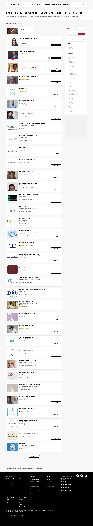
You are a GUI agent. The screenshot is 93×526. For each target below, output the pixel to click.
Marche (20, 502)
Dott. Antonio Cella (26, 242)
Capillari (69, 65)
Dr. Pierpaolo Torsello (9, 480)
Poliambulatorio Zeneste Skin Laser (32, 349)
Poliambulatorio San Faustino (30, 420)
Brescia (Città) (71, 48)
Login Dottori (21, 499)
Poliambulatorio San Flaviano (30, 432)
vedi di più (35, 125)
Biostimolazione (71, 61)
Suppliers (20, 504)
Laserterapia (70, 91)
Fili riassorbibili (71, 79)
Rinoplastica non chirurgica (51, 477)
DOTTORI (41, 4)
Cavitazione (70, 67)
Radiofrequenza (71, 102)
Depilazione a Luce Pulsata (73, 71)
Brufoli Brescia (32, 488)
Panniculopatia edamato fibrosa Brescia (37, 490)
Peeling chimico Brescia (34, 484)
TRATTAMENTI (34, 4)
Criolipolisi (70, 70)
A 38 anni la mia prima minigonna (66, 476)
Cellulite (69, 69)
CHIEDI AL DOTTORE (56, 4)
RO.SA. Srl (23, 206)
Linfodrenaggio (71, 93)
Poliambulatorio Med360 (28, 135)
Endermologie (48, 483)
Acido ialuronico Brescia (34, 481)
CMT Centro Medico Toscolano (30, 278)
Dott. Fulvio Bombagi (26, 100)
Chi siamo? (8, 499)
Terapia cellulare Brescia (34, 486)
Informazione (10, 23)
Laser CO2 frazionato (72, 90)
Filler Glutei (70, 82)
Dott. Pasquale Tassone (10, 483)
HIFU (69, 85)
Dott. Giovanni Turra (26, 408)
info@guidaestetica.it (20, 515)
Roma (20, 476)
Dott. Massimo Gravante (10, 478)
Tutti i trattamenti (71, 57)
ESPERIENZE (47, 4)
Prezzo (22, 23)
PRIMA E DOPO (65, 4)
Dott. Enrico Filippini (26, 301)
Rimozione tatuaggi (71, 103)
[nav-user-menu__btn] (84, 4)
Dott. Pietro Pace (25, 218)
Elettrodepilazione (71, 77)
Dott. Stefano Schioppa (27, 76)
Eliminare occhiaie (71, 78)
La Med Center (24, 230)
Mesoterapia (70, 95)
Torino (20, 481)
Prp (69, 101)
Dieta (69, 75)
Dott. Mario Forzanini (27, 325)
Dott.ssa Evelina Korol (27, 361)
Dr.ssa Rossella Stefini (28, 38)
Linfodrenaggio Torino (10, 481)
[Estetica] (16, 4)
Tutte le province (71, 47)
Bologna (20, 483)
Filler (69, 81)
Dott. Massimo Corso (27, 64)
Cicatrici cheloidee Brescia (35, 493)
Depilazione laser (71, 73)
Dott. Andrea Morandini (27, 396)
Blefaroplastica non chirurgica (73, 62)
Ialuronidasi (70, 86)
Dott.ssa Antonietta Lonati (29, 266)
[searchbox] (72, 34)
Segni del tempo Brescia (34, 483)
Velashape (70, 110)
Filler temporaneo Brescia (34, 479)
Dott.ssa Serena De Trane (10, 476)
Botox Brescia (32, 477)
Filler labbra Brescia (33, 491)
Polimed (22, 444)
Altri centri (34, 456)
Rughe (69, 107)
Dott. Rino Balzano (26, 171)
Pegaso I (22, 147)
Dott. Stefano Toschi (27, 51)
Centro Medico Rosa (26, 337)
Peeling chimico (71, 98)
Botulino (69, 63)
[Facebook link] (81, 476)
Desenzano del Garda (72, 49)
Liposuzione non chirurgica (73, 94)
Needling (70, 97)
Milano (20, 478)
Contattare (56, 45)
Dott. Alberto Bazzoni (27, 313)
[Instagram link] (77, 476)
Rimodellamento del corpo (50, 484)
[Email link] (85, 476)
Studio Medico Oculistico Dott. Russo (33, 289)
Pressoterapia (70, 99)
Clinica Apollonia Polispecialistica (32, 124)
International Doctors (22, 506)
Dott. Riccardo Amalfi (27, 372)
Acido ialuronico (71, 58)
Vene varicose (70, 111)
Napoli (20, 480)
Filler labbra (70, 83)
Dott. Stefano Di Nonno (27, 159)
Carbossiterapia (71, 66)
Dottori (17, 23)
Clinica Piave (23, 88)
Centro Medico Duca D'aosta (29, 384)
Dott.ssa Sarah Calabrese (28, 112)
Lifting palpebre (49, 481)
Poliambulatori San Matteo (29, 254)
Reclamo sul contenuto (10, 502)
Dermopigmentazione (72, 74)
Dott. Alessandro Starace (28, 183)
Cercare (82, 34)
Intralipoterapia (71, 87)
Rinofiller (70, 106)
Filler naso (48, 479)
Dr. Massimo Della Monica (28, 195)
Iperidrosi (70, 89)
